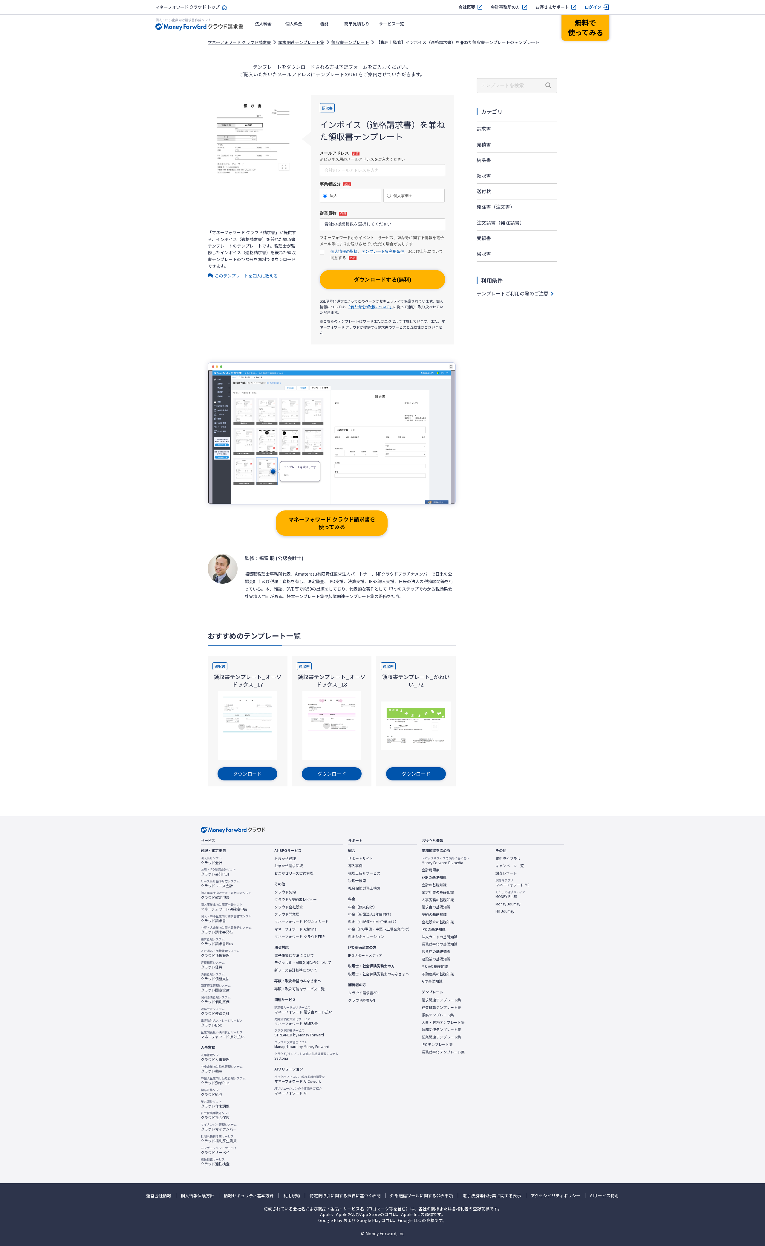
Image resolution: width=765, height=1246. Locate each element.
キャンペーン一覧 (509, 865)
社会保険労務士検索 (364, 888)
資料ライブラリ (508, 858)
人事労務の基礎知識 (438, 899)
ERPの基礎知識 (434, 877)
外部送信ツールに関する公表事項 (421, 1195)
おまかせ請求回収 (288, 865)
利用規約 (291, 1195)
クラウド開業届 (286, 914)
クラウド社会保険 (216, 1115)
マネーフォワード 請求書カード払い (303, 1009)
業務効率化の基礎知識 (440, 944)
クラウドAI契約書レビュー (295, 899)
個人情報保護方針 (197, 1195)
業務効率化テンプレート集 (443, 1052)
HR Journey (504, 911)
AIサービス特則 (604, 1195)
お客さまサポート (552, 7)
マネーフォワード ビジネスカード (301, 921)
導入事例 (355, 865)
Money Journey (507, 904)
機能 (324, 24)
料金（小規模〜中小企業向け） (373, 921)
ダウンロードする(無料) (382, 280)
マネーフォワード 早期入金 (296, 1021)
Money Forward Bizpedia (445, 860)
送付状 (484, 191)
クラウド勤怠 (222, 1068)
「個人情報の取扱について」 (370, 306)
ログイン (593, 7)
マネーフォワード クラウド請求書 (239, 42)
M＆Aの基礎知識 (435, 966)
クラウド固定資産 (216, 987)
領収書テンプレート (350, 42)
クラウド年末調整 (215, 1103)
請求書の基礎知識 (436, 907)
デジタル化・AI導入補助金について (302, 962)
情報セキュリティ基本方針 (249, 1195)
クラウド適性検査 (215, 1161)
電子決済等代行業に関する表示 (492, 1195)
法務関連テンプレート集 (441, 1029)
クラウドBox (222, 1022)
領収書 (484, 175)
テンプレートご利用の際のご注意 (512, 293)
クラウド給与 (211, 1092)
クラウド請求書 (226, 918)
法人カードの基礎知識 (440, 936)
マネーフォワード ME (512, 882)
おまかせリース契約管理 (293, 873)
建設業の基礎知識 (436, 959)
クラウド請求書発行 (226, 929)
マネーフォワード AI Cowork (299, 1079)
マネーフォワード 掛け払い (222, 1034)
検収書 (484, 253)
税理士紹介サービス (364, 873)
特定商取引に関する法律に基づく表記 (345, 1195)
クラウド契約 (285, 892)
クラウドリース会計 (220, 883)
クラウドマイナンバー (219, 1127)
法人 (333, 195)
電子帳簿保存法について (294, 955)
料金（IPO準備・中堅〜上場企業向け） (379, 929)
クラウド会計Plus (218, 871)
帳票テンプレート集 (438, 1014)
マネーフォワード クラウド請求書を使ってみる (331, 522)
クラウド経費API (361, 1000)
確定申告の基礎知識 (438, 892)
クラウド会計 (211, 860)
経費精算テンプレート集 (441, 1007)
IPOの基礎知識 (434, 929)
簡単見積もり (356, 24)
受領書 (484, 238)
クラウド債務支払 (215, 976)
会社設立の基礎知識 (438, 921)
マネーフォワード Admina (295, 929)
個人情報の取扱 (344, 251)
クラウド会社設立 (288, 907)
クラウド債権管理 (220, 953)
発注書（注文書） (496, 206)
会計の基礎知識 (434, 884)
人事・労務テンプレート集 (443, 1022)
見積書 (484, 144)
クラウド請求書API (363, 992)
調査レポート (506, 873)
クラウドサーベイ (219, 1150)
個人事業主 (403, 195)
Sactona (306, 1056)
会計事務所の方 (505, 7)
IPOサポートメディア (365, 955)
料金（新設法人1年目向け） (370, 914)
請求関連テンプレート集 (301, 42)
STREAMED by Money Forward (299, 1032)
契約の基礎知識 (434, 914)
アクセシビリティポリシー (555, 1195)
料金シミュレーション (366, 936)
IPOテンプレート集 (437, 1044)
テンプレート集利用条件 (383, 251)
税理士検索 (357, 880)
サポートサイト (360, 858)
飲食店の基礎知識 (436, 951)
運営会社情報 (158, 1195)
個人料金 (293, 24)
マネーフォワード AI (298, 1090)
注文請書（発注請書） (500, 222)
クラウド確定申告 (226, 895)
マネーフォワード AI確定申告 (224, 906)
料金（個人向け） (362, 907)
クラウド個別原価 (216, 999)
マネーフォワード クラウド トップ (187, 7)
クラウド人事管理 (215, 1057)
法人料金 (263, 24)
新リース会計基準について (295, 970)
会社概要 (466, 7)
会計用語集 (431, 869)
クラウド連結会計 (215, 1011)
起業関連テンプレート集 (441, 1037)
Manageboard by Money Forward (301, 1044)
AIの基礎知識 (432, 981)
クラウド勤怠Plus (223, 1080)
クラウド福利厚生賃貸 (219, 1138)
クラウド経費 (213, 964)
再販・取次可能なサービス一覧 (299, 988)
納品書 (484, 160)
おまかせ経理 (285, 858)
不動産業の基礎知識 (438, 974)
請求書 (484, 128)
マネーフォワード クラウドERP (299, 936)
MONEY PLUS (510, 894)
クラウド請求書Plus (217, 941)
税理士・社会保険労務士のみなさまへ (378, 974)
